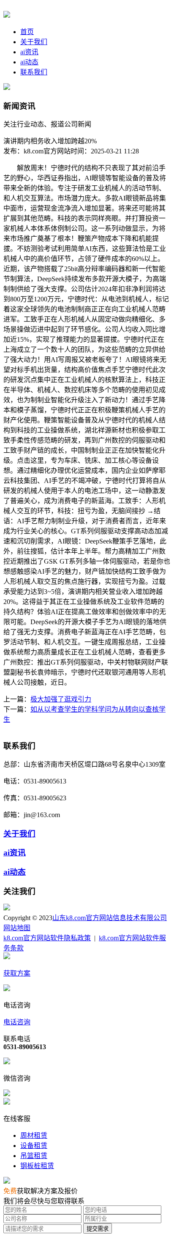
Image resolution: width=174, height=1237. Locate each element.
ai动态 (29, 62)
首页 (27, 31)
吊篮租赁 (33, 1155)
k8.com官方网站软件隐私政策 (47, 938)
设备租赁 (33, 1145)
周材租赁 (33, 1135)
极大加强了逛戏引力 (60, 699)
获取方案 (16, 973)
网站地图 (16, 927)
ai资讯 (29, 51)
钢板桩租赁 (37, 1165)
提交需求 (98, 1229)
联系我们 (33, 72)
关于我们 (33, 41)
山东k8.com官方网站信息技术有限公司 (109, 917)
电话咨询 (16, 1022)
